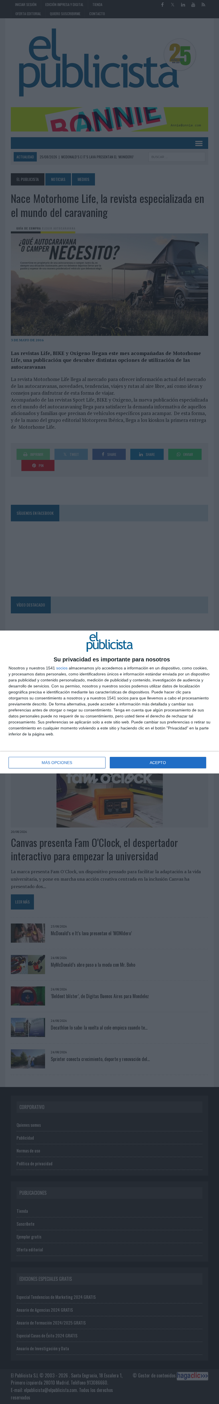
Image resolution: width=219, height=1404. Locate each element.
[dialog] (109, 702)
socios (62, 668)
